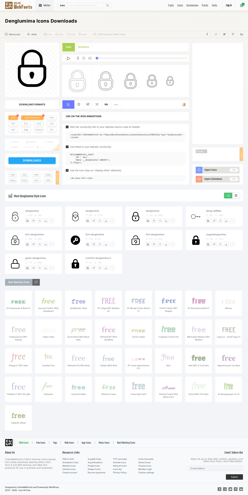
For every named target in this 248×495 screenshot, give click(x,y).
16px (12, 175)
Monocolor (14, 34)
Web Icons (69, 443)
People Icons (94, 465)
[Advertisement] (217, 93)
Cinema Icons (144, 465)
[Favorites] (39, 220)
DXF (13, 129)
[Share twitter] (224, 34)
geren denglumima (35, 258)
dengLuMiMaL (214, 210)
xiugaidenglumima (216, 234)
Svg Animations (95, 462)
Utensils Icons (69, 469)
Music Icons (104, 443)
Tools (214, 5)
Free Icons (40, 443)
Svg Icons (20, 5)
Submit (234, 477)
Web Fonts (24, 443)
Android (39, 129)
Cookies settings (146, 472)
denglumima (32, 210)
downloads (32, 160)
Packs (205, 5)
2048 (48, 180)
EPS (26, 123)
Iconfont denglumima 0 (98, 258)
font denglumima (34, 234)
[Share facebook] (208, 34)
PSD (52, 123)
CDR (39, 123)
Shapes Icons (94, 469)
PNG (51, 117)
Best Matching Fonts (126, 443)
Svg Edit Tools (94, 459)
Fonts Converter (146, 459)
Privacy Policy (120, 472)
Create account (69, 472)
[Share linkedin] (240, 34)
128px (48, 175)
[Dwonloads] (46, 220)
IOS (51, 129)
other (34, 34)
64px (36, 175)
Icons (180, 5)
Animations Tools (70, 462)
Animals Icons (119, 462)
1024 (36, 180)
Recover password (96, 472)
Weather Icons (69, 465)
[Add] (27, 220)
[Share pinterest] (232, 34)
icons (62, 5)
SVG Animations (32, 117)
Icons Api (117, 469)
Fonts (171, 5)
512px (24, 180)
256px (13, 180)
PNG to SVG (68, 459)
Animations (192, 5)
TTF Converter (120, 459)
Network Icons (120, 465)
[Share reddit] (215, 34)
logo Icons (86, 443)
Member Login (145, 469)
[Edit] (33, 220)
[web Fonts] (36, 282)
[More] (52, 220)
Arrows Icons (144, 462)
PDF (13, 123)
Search (107, 5)
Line (26, 129)
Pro (106, 105)
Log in (229, 5)
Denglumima (202, 151)
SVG (13, 117)
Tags (55, 443)
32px (24, 175)
